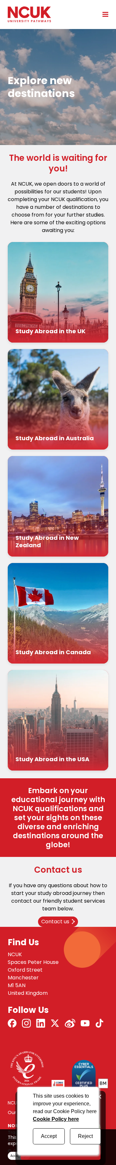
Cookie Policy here (56, 1119)
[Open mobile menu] (103, 14)
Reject (85, 1136)
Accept (49, 1136)
